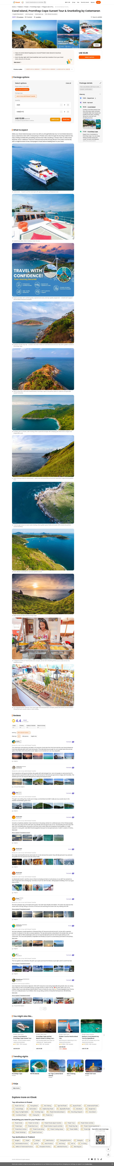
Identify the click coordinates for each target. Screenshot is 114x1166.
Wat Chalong (71, 1074)
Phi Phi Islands (34, 1074)
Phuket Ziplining (88, 1129)
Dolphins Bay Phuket (48, 1109)
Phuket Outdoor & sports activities (53, 1126)
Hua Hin (36, 1143)
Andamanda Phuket (92, 1105)
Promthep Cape (35, 7)
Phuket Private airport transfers (53, 1123)
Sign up (92, 2)
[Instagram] (95, 1159)
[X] (98, 1159)
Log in (98, 2)
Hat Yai (73, 1143)
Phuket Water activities (87, 1123)
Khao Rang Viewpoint (77, 1112)
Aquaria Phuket (77, 1105)
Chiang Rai (80, 1140)
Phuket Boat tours (33, 1126)
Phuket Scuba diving (38, 1129)
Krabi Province (50, 1140)
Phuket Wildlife (74, 1129)
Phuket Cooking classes (56, 1129)
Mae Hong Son (78, 1146)
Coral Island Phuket (21, 1115)
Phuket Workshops (21, 1132)
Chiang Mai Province (65, 1140)
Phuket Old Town (90, 1074)
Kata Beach (79, 1109)
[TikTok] (101, 1159)
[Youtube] (92, 1159)
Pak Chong (62, 1143)
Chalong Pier (35, 1115)
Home (14, 7)
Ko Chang (84, 1143)
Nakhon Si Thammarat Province (24, 1146)
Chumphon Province (44, 1146)
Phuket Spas (18, 1126)
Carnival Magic (19, 1109)
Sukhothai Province (62, 1146)
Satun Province (49, 1143)
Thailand (20, 7)
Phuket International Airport (57, 1112)
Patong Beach (34, 1105)
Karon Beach (92, 1112)
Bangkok (17, 1140)
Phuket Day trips (73, 1126)
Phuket (26, 7)
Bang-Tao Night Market (22, 1112)
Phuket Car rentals (33, 1123)
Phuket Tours (71, 1123)
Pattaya (37, 1140)
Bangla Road (92, 1109)
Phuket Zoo (49, 1115)
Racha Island (33, 1109)
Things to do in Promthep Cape (48, 7)
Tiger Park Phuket (62, 1105)
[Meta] (89, 1159)
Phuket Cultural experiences (91, 1126)
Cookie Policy (88, 1164)
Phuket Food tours (37, 1132)
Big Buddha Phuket (65, 1109)
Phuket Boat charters (21, 1129)
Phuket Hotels (18, 1123)
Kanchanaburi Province (21, 1143)
